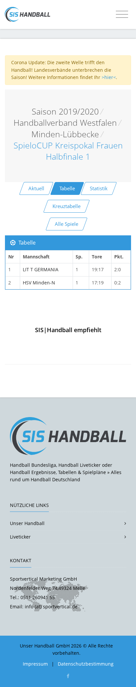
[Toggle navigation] (122, 14)
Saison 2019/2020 (65, 111)
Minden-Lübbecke (65, 134)
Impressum (35, 664)
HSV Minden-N (39, 282)
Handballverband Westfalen (65, 122)
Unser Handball (27, 523)
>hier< (109, 77)
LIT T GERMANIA (40, 269)
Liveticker (20, 537)
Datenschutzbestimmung (86, 664)
